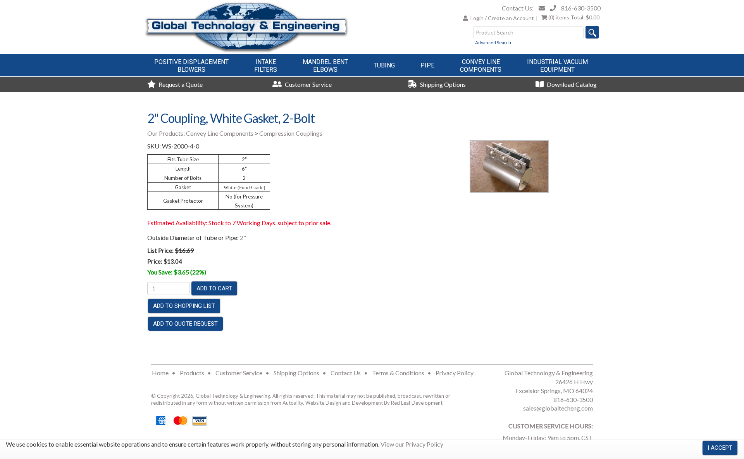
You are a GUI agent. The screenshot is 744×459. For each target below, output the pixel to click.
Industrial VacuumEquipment (557, 65)
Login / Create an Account (502, 18)
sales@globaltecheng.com (558, 408)
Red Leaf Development (417, 403)
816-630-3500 (581, 8)
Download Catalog (571, 84)
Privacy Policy (455, 372)
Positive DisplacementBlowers (191, 65)
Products (192, 372)
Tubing (384, 65)
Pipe (427, 65)
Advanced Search (493, 42)
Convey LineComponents (480, 65)
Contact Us (346, 372)
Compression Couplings (290, 133)
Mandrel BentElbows (325, 65)
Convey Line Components (219, 133)
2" (243, 237)
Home (160, 372)
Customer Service (308, 84)
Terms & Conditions (398, 372)
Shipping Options (442, 84)
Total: (573, 17)
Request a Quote (180, 84)
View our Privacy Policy (412, 444)
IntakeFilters (265, 65)
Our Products (165, 133)
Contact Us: (518, 8)
